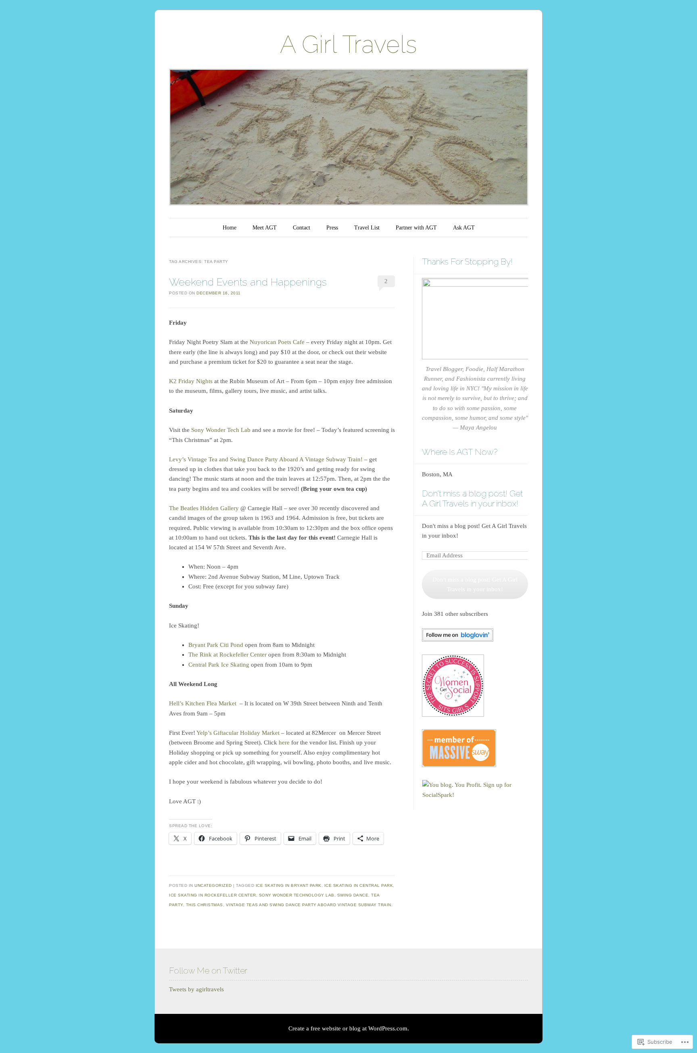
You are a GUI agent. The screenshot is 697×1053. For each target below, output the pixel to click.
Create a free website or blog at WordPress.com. (348, 1028)
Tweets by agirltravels (196, 989)
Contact (301, 228)
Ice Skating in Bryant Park (288, 885)
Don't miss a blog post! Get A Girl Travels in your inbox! (472, 498)
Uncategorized (213, 885)
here (284, 742)
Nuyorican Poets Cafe (277, 342)
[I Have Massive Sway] (459, 765)
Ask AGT (464, 228)
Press (332, 228)
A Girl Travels (348, 44)
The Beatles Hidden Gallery (204, 508)
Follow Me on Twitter (208, 970)
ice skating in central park (358, 885)
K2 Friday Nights (191, 381)
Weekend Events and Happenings (248, 282)
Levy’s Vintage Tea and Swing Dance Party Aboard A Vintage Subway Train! (266, 459)
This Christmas (204, 905)
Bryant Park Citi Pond (215, 645)
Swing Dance (353, 895)
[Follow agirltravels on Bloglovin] (457, 639)
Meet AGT (265, 228)
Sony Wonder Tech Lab (220, 430)
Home (229, 228)
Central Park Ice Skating (218, 664)
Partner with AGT (416, 228)
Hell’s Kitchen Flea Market (202, 703)
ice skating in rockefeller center (212, 895)
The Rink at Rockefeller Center (227, 654)
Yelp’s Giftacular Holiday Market (238, 733)
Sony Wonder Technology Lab (296, 895)
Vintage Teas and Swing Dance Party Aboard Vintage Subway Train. (309, 905)
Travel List (367, 228)
